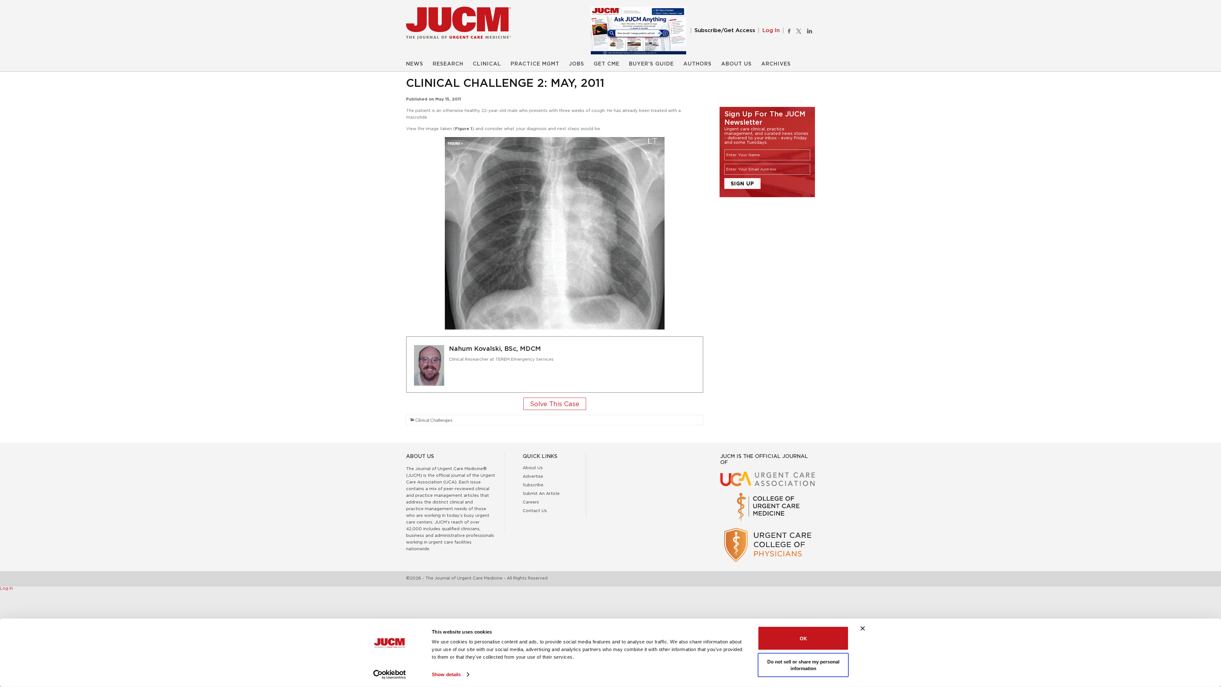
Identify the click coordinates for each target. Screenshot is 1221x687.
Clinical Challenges (433, 420)
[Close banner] (862, 628)
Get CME (606, 63)
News (414, 63)
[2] (554, 404)
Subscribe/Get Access (724, 30)
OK (803, 638)
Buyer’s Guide (651, 63)
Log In (771, 30)
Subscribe (533, 484)
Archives (776, 63)
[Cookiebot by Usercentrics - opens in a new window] (389, 674)
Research (448, 63)
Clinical (487, 63)
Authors (697, 63)
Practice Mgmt (535, 63)
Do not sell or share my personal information (803, 665)
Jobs (576, 63)
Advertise (533, 476)
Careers (531, 502)
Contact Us (535, 510)
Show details (446, 674)
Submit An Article (541, 493)
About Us (736, 63)
